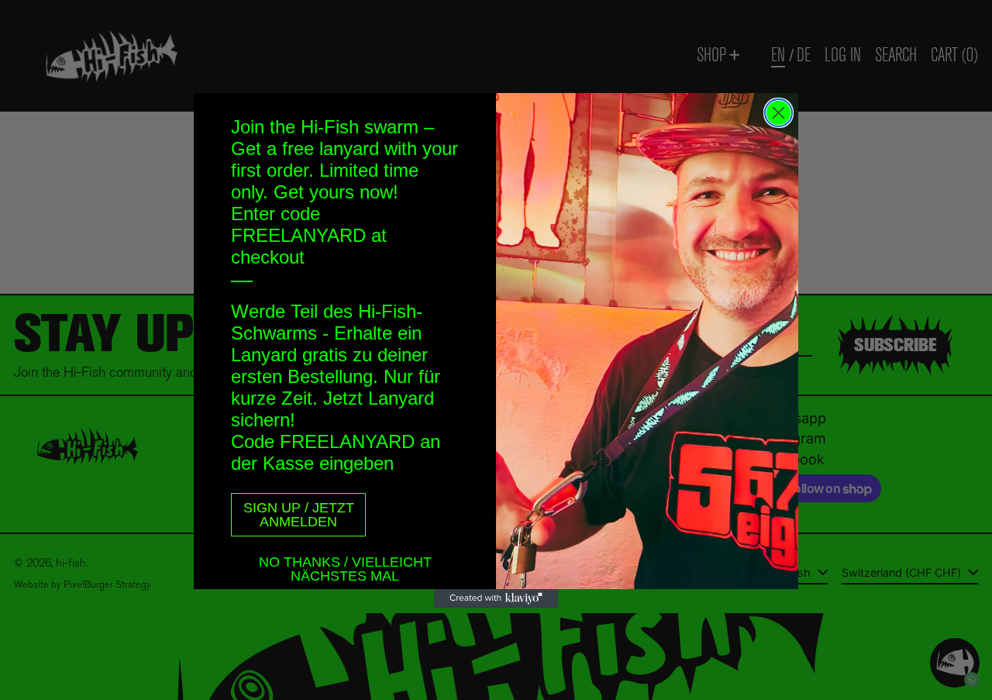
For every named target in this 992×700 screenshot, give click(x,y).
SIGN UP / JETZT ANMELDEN (298, 514)
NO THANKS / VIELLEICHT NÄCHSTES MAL (345, 564)
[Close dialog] (778, 112)
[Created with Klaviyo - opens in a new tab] (496, 598)
